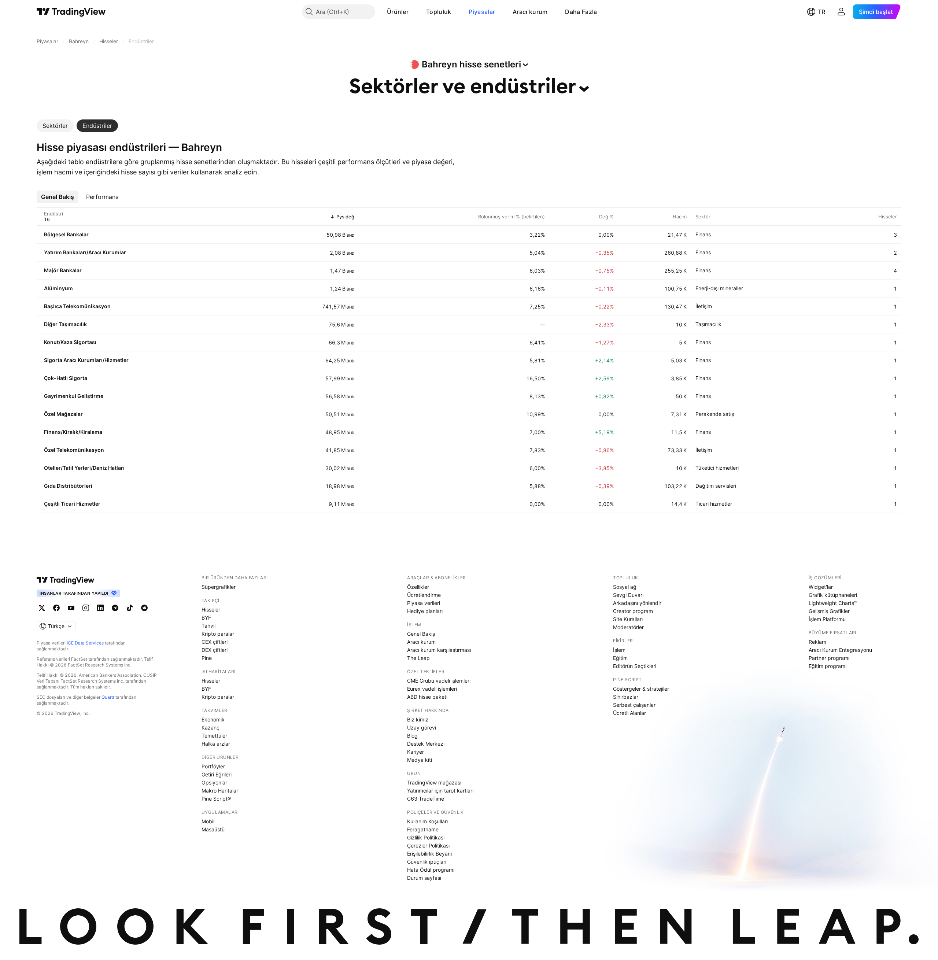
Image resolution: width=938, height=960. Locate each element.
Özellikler (418, 587)
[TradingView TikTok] (130, 608)
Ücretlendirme (424, 595)
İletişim (703, 306)
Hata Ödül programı (430, 870)
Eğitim (620, 658)
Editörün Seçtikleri (634, 666)
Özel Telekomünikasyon (74, 450)
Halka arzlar (216, 744)
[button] (414, 11)
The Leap (418, 658)
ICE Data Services (85, 643)
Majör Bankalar (63, 270)
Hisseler (211, 609)
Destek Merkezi (425, 744)
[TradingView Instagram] (86, 608)
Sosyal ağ (624, 587)
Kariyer (415, 752)
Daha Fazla (581, 11)
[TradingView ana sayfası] (71, 12)
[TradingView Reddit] (144, 608)
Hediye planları (425, 611)
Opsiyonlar (214, 782)
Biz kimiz (417, 719)
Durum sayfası (424, 878)
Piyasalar (482, 11)
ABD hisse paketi (427, 697)
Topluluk (438, 11)
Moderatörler (628, 627)
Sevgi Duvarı (628, 595)
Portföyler (213, 766)
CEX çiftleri (215, 642)
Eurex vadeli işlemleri (432, 689)
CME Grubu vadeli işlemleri (438, 680)
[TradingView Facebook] (56, 608)
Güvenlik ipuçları (426, 862)
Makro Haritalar (220, 790)
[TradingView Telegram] (115, 608)
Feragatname (423, 829)
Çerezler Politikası (428, 845)
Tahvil (208, 626)
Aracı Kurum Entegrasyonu (840, 650)
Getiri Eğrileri (217, 774)
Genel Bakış (421, 634)
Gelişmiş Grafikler (829, 611)
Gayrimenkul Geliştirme (73, 396)
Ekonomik (213, 719)
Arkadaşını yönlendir (637, 603)
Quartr (107, 697)
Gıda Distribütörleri (68, 486)
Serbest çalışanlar (634, 705)
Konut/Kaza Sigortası (70, 342)
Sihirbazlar (625, 697)
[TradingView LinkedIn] (100, 608)
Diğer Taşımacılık (65, 324)
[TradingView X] (42, 608)
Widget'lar (821, 587)
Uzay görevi (421, 727)
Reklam (817, 642)
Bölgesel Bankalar (66, 234)
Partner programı (829, 658)
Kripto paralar (218, 634)
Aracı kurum (530, 11)
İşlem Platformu (827, 619)
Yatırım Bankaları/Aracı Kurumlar (85, 252)
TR (821, 11)
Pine (207, 658)
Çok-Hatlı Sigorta (65, 378)
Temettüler (214, 735)
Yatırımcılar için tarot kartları (440, 790)
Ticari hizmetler (713, 504)
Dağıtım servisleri (715, 486)
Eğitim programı (827, 666)
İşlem (619, 650)
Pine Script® (216, 798)
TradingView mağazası (434, 782)
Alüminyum (58, 288)
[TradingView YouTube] (71, 608)
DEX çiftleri (215, 650)
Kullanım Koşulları (427, 821)
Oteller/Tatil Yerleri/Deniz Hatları (84, 468)
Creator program (633, 611)
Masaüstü (213, 829)
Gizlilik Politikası (425, 837)
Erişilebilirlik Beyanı (429, 853)
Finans (703, 234)
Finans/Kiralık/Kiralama (73, 432)
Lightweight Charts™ (833, 603)
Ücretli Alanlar (629, 713)
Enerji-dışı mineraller (719, 288)
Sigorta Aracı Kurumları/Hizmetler (86, 360)
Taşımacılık (708, 324)
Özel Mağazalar (63, 414)
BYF (206, 617)
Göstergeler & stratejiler (641, 689)
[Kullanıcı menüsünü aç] (841, 11)
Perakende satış (714, 414)
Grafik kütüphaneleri (833, 595)
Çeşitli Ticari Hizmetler (72, 504)
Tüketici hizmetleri (717, 468)
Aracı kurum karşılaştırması (439, 650)
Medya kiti (419, 760)
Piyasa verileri (423, 603)
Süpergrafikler (219, 587)
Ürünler (398, 11)
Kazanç (210, 727)
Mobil (208, 821)
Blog (412, 735)
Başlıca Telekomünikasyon (77, 306)
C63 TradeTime (425, 798)
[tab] (55, 125)
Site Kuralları (628, 619)
